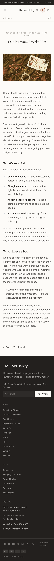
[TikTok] (27, 544)
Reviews (7, 488)
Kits (5, 442)
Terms (13, 557)
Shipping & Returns (12, 474)
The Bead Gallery (26, 10)
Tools (5, 437)
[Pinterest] (18, 544)
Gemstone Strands (11, 410)
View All (6, 455)
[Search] (37, 10)
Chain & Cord (9, 446)
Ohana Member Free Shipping (13, 2)
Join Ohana (43, 394)
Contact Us (8, 470)
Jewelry (6, 451)
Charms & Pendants (12, 414)
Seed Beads (8, 419)
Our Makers (8, 483)
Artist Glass (8, 428)
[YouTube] (13, 544)
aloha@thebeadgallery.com (15, 529)
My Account (8, 492)
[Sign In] (42, 10)
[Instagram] (4, 544)
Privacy (6, 557)
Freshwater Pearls (11, 423)
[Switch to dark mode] (32, 544)
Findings (7, 433)
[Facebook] (9, 544)
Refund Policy (9, 479)
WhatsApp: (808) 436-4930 (15, 524)
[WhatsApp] (22, 544)
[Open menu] (5, 10)
